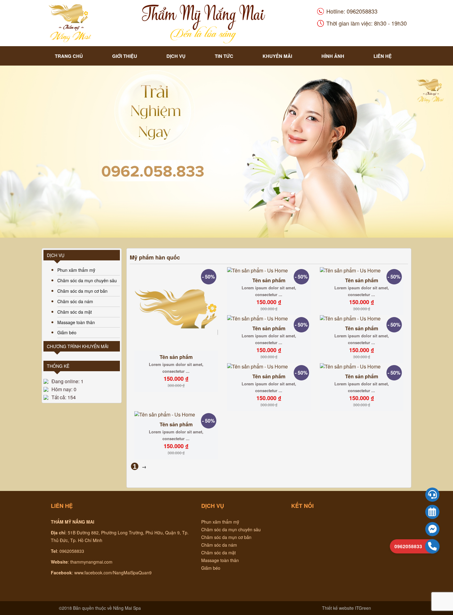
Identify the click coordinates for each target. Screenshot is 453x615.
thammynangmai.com (91, 562)
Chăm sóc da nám (75, 301)
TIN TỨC (224, 56)
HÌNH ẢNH (332, 56)
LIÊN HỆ (382, 56)
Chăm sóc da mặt (74, 312)
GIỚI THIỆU (124, 56)
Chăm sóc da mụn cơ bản (82, 291)
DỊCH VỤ (176, 56)
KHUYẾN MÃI (277, 56)
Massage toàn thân (76, 322)
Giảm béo (66, 332)
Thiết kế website (338, 608)
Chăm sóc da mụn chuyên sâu (87, 280)
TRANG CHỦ (69, 56)
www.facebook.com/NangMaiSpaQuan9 (113, 572)
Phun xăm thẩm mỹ (76, 270)
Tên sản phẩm (176, 356)
